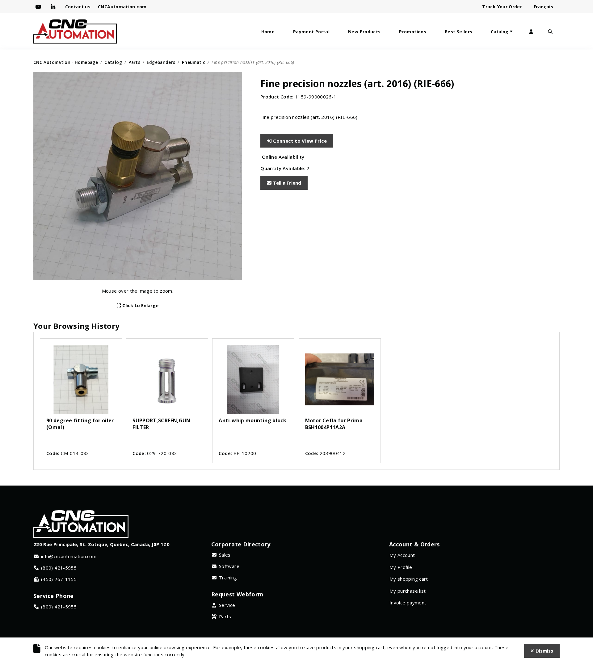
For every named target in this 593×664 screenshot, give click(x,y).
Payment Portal (311, 32)
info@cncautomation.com (68, 556)
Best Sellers (458, 32)
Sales (225, 555)
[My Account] (530, 32)
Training (228, 577)
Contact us (78, 7)
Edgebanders (161, 62)
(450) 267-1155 (59, 579)
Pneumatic (193, 62)
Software (229, 566)
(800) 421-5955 (59, 568)
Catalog (499, 32)
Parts (134, 62)
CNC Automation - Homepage (65, 62)
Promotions (412, 32)
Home (268, 32)
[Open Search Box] (550, 32)
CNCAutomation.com (122, 7)
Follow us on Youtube (39, 7)
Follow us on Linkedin (54, 7)
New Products (364, 32)
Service (227, 605)
